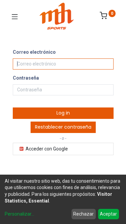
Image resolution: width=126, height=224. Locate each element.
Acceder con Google (46, 148)
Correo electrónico (34, 52)
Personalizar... (19, 214)
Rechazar (83, 214)
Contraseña (26, 78)
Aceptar (108, 214)
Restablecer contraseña (63, 127)
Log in (63, 112)
